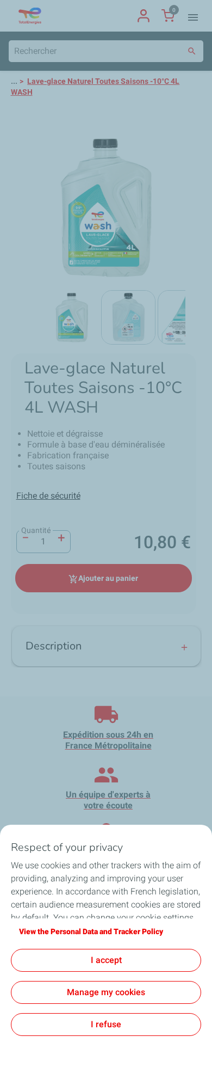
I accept (106, 960)
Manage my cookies (106, 992)
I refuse (106, 1024)
